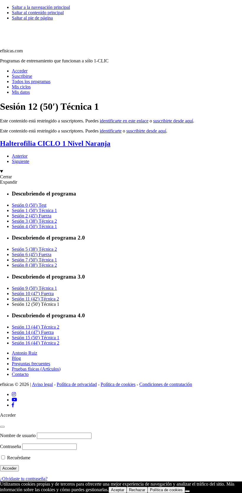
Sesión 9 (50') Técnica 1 (34, 288)
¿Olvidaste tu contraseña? (24, 478)
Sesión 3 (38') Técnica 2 (34, 221)
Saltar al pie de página (32, 17)
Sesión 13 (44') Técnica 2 (35, 326)
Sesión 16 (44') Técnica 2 (35, 342)
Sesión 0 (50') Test (29, 205)
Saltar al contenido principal (38, 12)
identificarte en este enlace (124, 120)
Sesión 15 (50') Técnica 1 (35, 337)
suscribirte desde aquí (173, 120)
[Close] (2, 427)
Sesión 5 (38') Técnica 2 (34, 249)
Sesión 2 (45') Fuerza (31, 215)
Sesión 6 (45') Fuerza (31, 254)
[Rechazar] (187, 491)
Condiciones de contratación (165, 384)
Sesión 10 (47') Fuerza (33, 293)
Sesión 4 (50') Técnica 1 (34, 226)
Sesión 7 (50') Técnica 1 (34, 259)
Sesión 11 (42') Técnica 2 (35, 298)
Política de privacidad (77, 384)
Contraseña (10, 446)
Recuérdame (18, 457)
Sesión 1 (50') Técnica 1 (34, 210)
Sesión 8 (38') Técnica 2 (34, 265)
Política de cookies (118, 384)
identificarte (111, 130)
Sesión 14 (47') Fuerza (33, 332)
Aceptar (117, 490)
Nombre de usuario (18, 435)
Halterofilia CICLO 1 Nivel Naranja (55, 143)
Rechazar (137, 490)
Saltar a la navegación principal (41, 7)
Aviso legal (42, 384)
